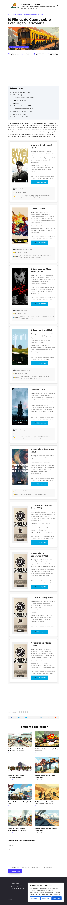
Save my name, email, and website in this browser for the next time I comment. (31, 867)
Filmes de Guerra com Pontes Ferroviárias (45, 776)
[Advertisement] (33, 72)
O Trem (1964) (17, 95)
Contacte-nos (15, 883)
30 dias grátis (41, 182)
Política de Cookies (16, 885)
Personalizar (34, 898)
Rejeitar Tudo (45, 898)
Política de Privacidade (17, 887)
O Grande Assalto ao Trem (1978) (23, 108)
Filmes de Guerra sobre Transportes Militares (16, 776)
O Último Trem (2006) (20, 114)
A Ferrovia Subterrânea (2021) (22, 106)
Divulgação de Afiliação (18, 888)
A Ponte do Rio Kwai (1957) (21, 92)
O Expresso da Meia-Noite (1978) (23, 98)
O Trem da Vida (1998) (20, 100)
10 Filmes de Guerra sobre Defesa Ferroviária (46, 749)
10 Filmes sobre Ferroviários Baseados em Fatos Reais (44, 802)
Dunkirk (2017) (17, 103)
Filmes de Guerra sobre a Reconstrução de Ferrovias (17, 829)
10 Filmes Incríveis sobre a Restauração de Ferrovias (17, 749)
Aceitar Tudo (56, 898)
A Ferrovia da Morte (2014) (21, 117)
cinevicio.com (30, 4)
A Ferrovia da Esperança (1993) (22, 111)
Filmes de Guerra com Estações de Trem (19, 802)
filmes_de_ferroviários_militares (19, 47)
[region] (46, 892)
